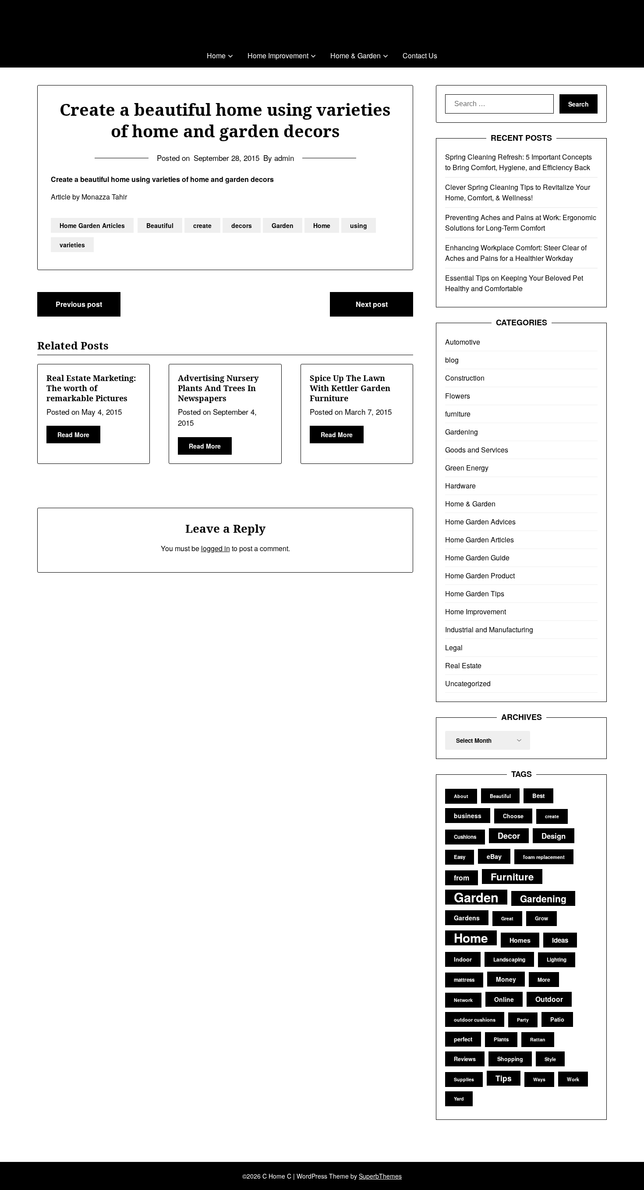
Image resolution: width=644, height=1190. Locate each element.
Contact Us (420, 55)
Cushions (465, 837)
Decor (509, 835)
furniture (458, 414)
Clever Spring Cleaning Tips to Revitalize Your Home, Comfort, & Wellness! (517, 192)
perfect (463, 1039)
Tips (503, 1077)
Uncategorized (468, 683)
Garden (283, 225)
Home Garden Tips (474, 593)
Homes (520, 940)
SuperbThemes (380, 1176)
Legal (454, 647)
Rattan (537, 1039)
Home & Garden (355, 55)
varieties (72, 244)
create (202, 225)
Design (553, 835)
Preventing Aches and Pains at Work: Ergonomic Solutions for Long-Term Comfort (520, 222)
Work (573, 1079)
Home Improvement (278, 55)
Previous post (79, 304)
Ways (539, 1079)
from (461, 878)
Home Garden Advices (480, 522)
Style (550, 1058)
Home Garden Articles (92, 225)
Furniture (512, 876)
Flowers (457, 396)
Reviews (465, 1059)
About (461, 796)
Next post (372, 304)
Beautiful (159, 225)
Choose (513, 816)
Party (523, 1019)
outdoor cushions (474, 1019)
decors (241, 225)
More (544, 979)
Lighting (556, 959)
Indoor (463, 959)
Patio (557, 1019)
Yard (459, 1098)
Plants (501, 1039)
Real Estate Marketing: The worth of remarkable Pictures (91, 388)
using (358, 225)
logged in (215, 548)
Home (216, 55)
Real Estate (463, 665)
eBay (494, 856)
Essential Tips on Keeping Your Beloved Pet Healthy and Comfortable (514, 283)
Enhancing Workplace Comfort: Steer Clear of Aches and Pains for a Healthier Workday (516, 252)
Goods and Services (476, 450)
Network (463, 1000)
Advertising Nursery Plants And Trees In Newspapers (218, 388)
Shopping (510, 1059)
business (467, 815)
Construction (465, 378)
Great (507, 918)
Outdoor (549, 999)
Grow (541, 918)
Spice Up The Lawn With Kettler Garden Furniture (350, 388)
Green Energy (466, 468)
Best (538, 795)
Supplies (464, 1079)
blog (452, 360)
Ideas (560, 940)
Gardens (467, 917)
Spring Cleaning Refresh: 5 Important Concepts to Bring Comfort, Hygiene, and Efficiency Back (518, 162)
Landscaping (509, 959)
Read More (73, 434)
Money (506, 979)
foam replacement (544, 856)
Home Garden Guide (477, 557)
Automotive (462, 342)
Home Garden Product (480, 575)
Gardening (461, 432)
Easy (459, 857)
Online (504, 999)
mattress (464, 979)
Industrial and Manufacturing (489, 629)
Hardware (460, 486)
